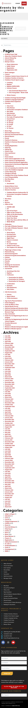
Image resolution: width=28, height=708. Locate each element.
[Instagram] (8, 642)
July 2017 (7, 499)
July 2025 (7, 354)
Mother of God (11, 115)
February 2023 (9, 399)
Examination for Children (16, 279)
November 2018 (9, 482)
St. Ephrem (10, 121)
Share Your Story (12, 218)
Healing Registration (11, 146)
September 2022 (10, 406)
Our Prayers (8, 230)
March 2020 (8, 456)
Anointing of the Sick (13, 271)
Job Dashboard (9, 166)
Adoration (8, 516)
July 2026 (7, 336)
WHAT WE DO (11, 222)
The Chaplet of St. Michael (15, 247)
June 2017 (7, 501)
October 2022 (9, 404)
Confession (10, 275)
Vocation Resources (11, 323)
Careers (7, 74)
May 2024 (8, 373)
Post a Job (8, 259)
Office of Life (9, 204)
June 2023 (8, 393)
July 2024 (7, 369)
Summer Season (12, 88)
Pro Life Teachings (12, 216)
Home (7, 155)
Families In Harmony (11, 140)
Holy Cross (10, 106)
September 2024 (10, 367)
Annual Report (9, 60)
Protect (7, 263)
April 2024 (8, 375)
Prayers (7, 538)
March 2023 (8, 397)
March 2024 (8, 377)
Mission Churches (10, 190)
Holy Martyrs (11, 108)
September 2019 (10, 468)
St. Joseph (10, 124)
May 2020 (8, 453)
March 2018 (8, 488)
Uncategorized (9, 549)
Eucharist (9, 285)
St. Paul (9, 126)
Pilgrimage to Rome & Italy (13, 250)
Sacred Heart (11, 119)
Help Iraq (7, 147)
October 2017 (9, 495)
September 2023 (10, 388)
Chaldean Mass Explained (13, 101)
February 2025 (9, 360)
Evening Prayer (11, 234)
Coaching (10, 82)
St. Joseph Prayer (12, 244)
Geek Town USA (16, 705)
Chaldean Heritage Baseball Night (15, 98)
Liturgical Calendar (10, 173)
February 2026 (9, 343)
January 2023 (9, 401)
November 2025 (9, 347)
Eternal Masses (9, 136)
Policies (9, 294)
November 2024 (9, 364)
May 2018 (7, 484)
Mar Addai (10, 111)
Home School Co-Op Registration (15, 160)
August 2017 (8, 497)
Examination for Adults (16, 277)
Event (6, 525)
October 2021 (9, 423)
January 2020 (9, 460)
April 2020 (8, 455)
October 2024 (9, 365)
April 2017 (8, 505)
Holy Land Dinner (10, 153)
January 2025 (9, 362)
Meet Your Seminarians (12, 188)
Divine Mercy (11, 232)
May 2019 (7, 475)
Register (9, 84)
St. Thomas (10, 128)
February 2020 (9, 458)
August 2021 (8, 427)
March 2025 (8, 358)
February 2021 (9, 438)
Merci (6, 532)
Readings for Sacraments (12, 265)
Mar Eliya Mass (9, 179)
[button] (23, 3)
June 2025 (8, 356)
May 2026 (8, 340)
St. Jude (7, 544)
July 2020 (7, 449)
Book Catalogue (10, 72)
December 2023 (9, 382)
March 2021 (8, 436)
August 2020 (8, 447)
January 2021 (8, 440)
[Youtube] (13, 642)
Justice (7, 531)
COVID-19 (8, 523)
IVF (8, 209)
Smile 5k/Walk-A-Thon (12, 304)
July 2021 (7, 429)
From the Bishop (10, 527)
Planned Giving (9, 252)
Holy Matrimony (12, 287)
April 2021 (8, 434)
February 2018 (9, 490)
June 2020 (8, 451)
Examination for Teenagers (17, 281)
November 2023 (9, 384)
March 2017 (8, 507)
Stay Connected (10, 314)
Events (7, 138)
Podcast (7, 257)
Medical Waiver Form (11, 186)
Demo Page (8, 131)
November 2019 (9, 464)
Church (7, 519)
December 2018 (9, 481)
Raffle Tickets (11, 66)
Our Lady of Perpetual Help (15, 117)
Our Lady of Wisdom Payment (14, 226)
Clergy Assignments (11, 521)
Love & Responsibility (11, 177)
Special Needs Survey (11, 306)
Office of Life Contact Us (14, 212)
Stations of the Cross (13, 245)
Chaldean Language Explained (14, 99)
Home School (9, 157)
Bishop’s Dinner (9, 62)
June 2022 (8, 410)
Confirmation (11, 284)
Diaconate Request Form (12, 133)
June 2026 (8, 338)
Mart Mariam (11, 113)
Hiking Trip (8, 149)
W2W (6, 551)
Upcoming (20, 29)
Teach (6, 547)
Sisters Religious (10, 303)
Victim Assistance (12, 298)
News (6, 200)
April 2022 (8, 412)
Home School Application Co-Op (15, 158)
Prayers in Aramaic (12, 240)
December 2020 (9, 442)
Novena (7, 202)
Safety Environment (11, 542)
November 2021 (9, 421)
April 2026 (8, 341)
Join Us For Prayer (12, 210)
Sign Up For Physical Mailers (13, 301)
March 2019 (8, 479)
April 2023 (8, 395)
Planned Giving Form (11, 253)
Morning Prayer (11, 236)
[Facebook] (3, 642)
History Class (9, 151)
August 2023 (8, 390)
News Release (9, 536)
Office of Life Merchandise (15, 214)
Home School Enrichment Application (16, 162)
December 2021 (9, 419)
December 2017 (9, 494)
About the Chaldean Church (13, 56)
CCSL (6, 518)
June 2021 (7, 430)
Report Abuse (11, 296)
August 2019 (8, 469)
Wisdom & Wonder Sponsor (13, 329)
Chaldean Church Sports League (14, 80)
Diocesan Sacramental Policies (14, 134)
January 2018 (8, 492)
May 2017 (7, 503)
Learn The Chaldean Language (14, 170)
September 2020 (10, 445)
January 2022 (9, 417)
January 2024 (9, 380)
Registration (10, 68)
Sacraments (8, 268)
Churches (8, 103)
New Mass (8, 199)
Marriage (7, 181)
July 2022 (7, 408)
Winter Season (11, 95)
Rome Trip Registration (12, 266)
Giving (7, 144)
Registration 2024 (12, 70)
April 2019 (8, 477)
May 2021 (7, 432)
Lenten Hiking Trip (10, 171)
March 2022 (8, 414)
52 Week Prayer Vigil (11, 54)
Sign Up (7, 673)
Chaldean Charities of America (14, 78)
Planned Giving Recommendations (15, 255)
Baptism (9, 273)
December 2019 (9, 462)
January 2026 (9, 345)
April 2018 (8, 486)
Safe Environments (10, 292)
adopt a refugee (10, 514)
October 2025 (9, 349)
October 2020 (9, 443)
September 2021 (9, 425)
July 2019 (7, 471)
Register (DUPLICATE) (13, 86)
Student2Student (10, 545)
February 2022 (9, 416)
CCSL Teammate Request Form (18, 91)
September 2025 (10, 351)
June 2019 (8, 473)
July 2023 (7, 391)
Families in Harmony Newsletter (14, 142)
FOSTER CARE (11, 207)
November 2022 (9, 403)
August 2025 (8, 352)
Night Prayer (10, 238)
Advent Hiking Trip (10, 58)
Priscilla (7, 261)
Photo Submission (12, 64)
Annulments (10, 183)
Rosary (9, 242)
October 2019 (9, 466)
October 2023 (9, 386)
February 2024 (9, 378)
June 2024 (8, 371)
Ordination (8, 224)
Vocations (8, 325)
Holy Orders (10, 289)
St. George (10, 122)
